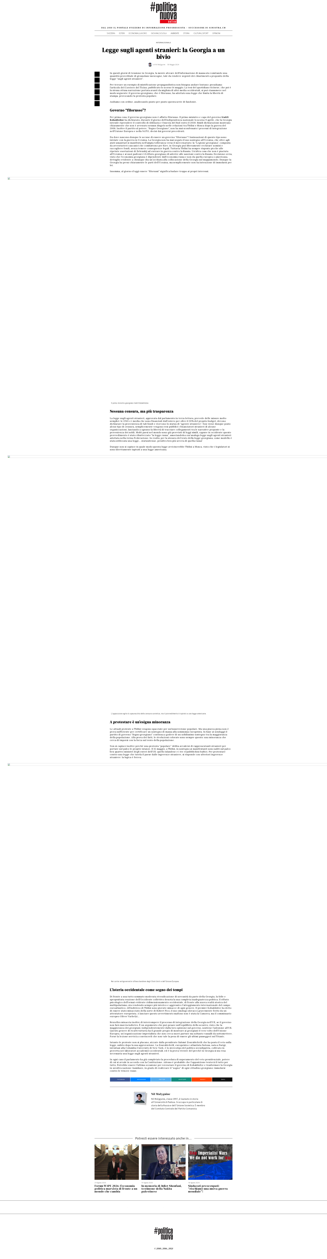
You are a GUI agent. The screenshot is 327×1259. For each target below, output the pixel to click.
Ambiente (175, 33)
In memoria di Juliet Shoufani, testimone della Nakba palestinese (161, 1188)
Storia (186, 33)
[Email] (230, 15)
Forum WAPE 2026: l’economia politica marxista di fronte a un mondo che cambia (116, 1188)
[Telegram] (227, 15)
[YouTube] (223, 15)
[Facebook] (216, 15)
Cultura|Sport (201, 33)
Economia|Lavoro (138, 33)
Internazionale (163, 42)
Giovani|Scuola (159, 33)
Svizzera (111, 33)
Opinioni (216, 33)
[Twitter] (220, 15)
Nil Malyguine (160, 1094)
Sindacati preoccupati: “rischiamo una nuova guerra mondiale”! (208, 1188)
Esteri (122, 33)
